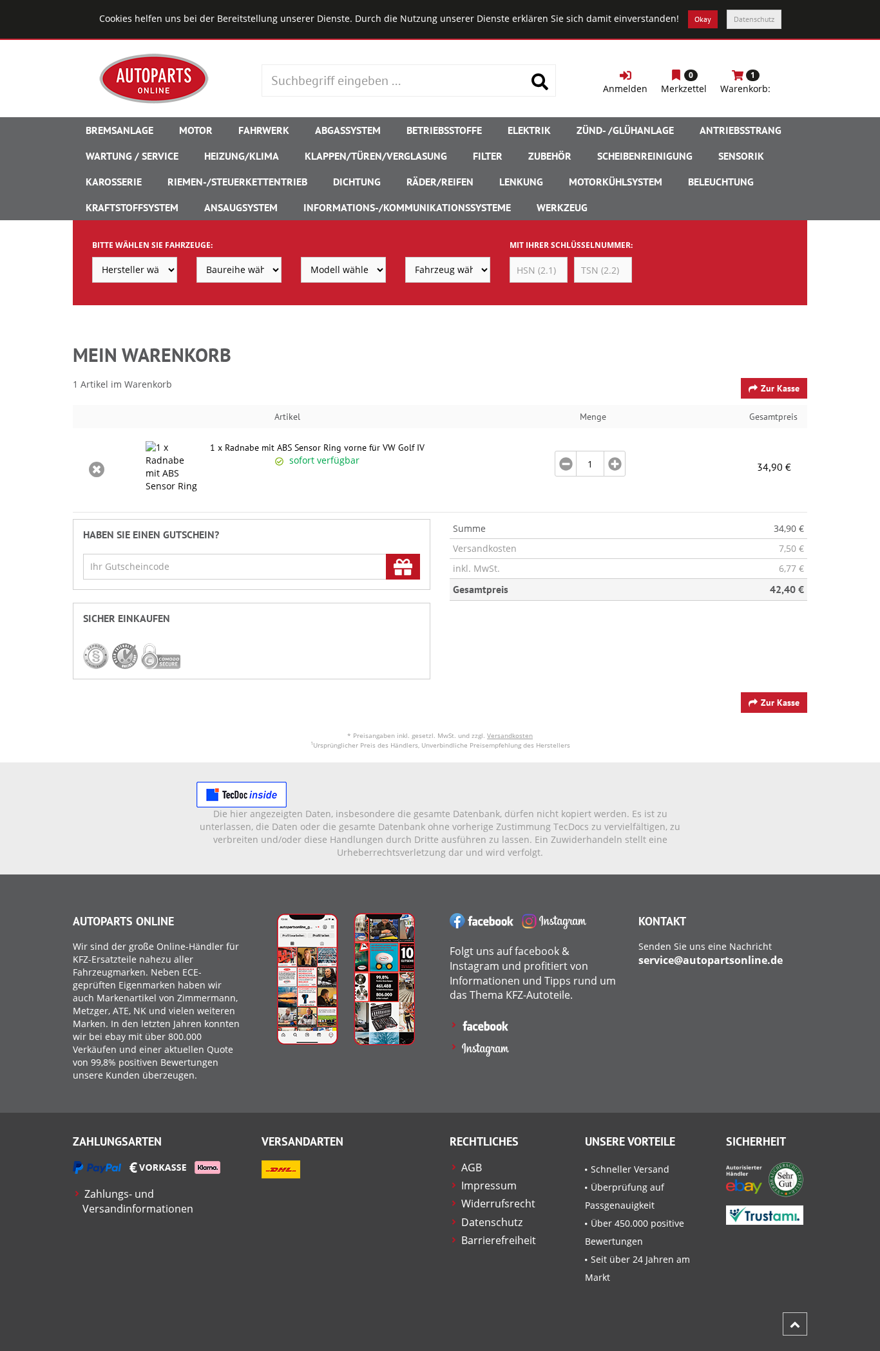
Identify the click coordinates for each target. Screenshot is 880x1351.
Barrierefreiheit (498, 1240)
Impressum (489, 1185)
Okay (702, 19)
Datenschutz (754, 19)
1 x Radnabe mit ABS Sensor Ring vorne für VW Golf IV (317, 447)
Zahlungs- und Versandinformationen (137, 1201)
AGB (471, 1167)
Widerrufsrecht (498, 1203)
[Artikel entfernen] (96, 469)
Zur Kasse (780, 388)
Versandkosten (510, 735)
